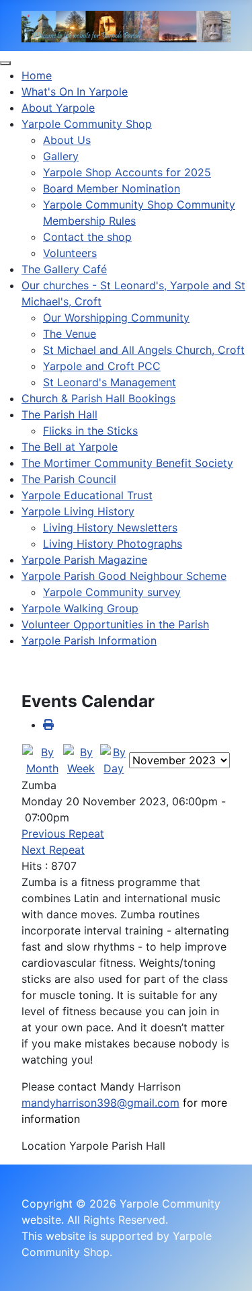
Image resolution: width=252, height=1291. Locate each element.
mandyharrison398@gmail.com (100, 1102)
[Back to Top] (228, 1266)
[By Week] (80, 759)
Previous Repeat (63, 833)
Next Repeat (53, 849)
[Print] (48, 724)
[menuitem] (37, 75)
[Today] (114, 759)
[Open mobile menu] (5, 63)
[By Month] (42, 759)
